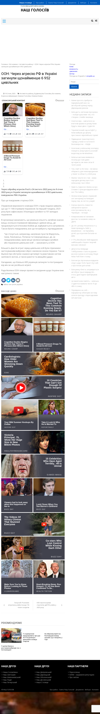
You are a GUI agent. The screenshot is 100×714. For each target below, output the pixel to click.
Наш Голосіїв (35, 10)
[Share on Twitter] (8, 280)
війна (6, 284)
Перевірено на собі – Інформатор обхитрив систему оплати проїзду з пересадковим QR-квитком (84, 294)
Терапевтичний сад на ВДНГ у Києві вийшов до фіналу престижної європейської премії (84, 132)
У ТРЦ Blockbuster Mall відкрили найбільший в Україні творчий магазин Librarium (84, 242)
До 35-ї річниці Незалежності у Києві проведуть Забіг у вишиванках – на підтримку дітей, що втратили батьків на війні (84, 231)
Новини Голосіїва (24, 96)
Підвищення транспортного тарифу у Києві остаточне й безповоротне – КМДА (82, 141)
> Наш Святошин (8, 675)
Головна (4, 64)
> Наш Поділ (7, 680)
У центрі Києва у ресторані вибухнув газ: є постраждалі (11, 648)
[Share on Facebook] (3, 280)
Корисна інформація (9, 96)
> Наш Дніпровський (43, 672)
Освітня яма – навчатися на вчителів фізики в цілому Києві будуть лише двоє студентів (84, 123)
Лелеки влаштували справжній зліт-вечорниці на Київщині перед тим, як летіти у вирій (84, 198)
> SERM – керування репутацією (81, 675)
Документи (72, 3)
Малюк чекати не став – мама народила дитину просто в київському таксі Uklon (83, 180)
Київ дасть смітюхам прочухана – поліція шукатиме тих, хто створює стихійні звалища (84, 114)
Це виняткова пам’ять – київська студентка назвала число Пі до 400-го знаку (85, 283)
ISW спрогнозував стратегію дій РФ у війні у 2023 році (46, 605)
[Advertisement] (50, 43)
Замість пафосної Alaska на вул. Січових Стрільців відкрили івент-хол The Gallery (85, 189)
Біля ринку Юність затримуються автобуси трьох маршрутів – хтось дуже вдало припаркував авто (85, 273)
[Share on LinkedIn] (13, 280)
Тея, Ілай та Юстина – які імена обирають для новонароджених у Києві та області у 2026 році (84, 171)
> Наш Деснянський (43, 680)
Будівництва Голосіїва (42, 93)
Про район (40, 3)
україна (20, 284)
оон (10, 284)
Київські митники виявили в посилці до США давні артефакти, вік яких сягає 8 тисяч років (82, 161)
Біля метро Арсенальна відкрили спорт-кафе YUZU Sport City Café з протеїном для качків (84, 263)
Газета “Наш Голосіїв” (56, 3)
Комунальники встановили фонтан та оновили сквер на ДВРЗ (83, 219)
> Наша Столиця (41, 682)
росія (14, 284)
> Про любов (73, 677)
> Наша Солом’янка (10, 672)
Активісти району (26, 64)
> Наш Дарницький (42, 675)
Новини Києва (37, 96)
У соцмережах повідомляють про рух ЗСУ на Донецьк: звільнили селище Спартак (31, 637)
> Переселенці (74, 672)
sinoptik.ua (90, 76)
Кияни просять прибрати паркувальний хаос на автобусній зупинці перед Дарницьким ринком (81, 104)
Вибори (83, 3)
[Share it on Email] (18, 280)
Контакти (93, 3)
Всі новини (13, 64)
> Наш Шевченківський (11, 677)
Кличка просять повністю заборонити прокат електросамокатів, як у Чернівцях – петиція (82, 209)
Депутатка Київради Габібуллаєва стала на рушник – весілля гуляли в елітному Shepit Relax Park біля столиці (84, 253)
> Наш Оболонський (43, 677)
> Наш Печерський (9, 682)
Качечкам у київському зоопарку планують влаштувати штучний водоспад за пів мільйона (85, 150)
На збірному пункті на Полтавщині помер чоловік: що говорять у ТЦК (53, 636)
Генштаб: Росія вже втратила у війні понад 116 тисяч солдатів (18, 605)
